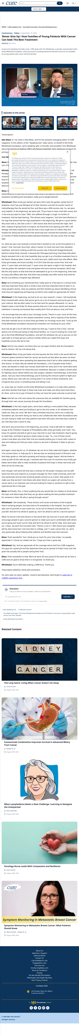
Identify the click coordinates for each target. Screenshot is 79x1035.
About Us (39, 951)
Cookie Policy (20, 183)
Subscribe (66, 597)
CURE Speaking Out (14, 27)
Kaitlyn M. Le (10, 749)
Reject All (45, 188)
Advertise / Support (39, 953)
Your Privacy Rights (18, 188)
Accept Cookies (60, 188)
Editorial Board (39, 955)
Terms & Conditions (39, 970)
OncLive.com (40, 965)
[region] (39, 171)
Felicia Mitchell (11, 811)
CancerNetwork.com (39, 960)
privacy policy (43, 601)
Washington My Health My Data (39, 978)
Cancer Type (37, 9)
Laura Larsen (10, 870)
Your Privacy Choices (39, 980)
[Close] (67, 152)
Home (4, 27)
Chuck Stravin (11, 687)
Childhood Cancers (24, 610)
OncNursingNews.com (39, 968)
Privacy (39, 973)
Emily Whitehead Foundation (13, 619)
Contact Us (39, 958)
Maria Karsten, (11, 932)
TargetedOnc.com (39, 963)
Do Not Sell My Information (39, 975)
